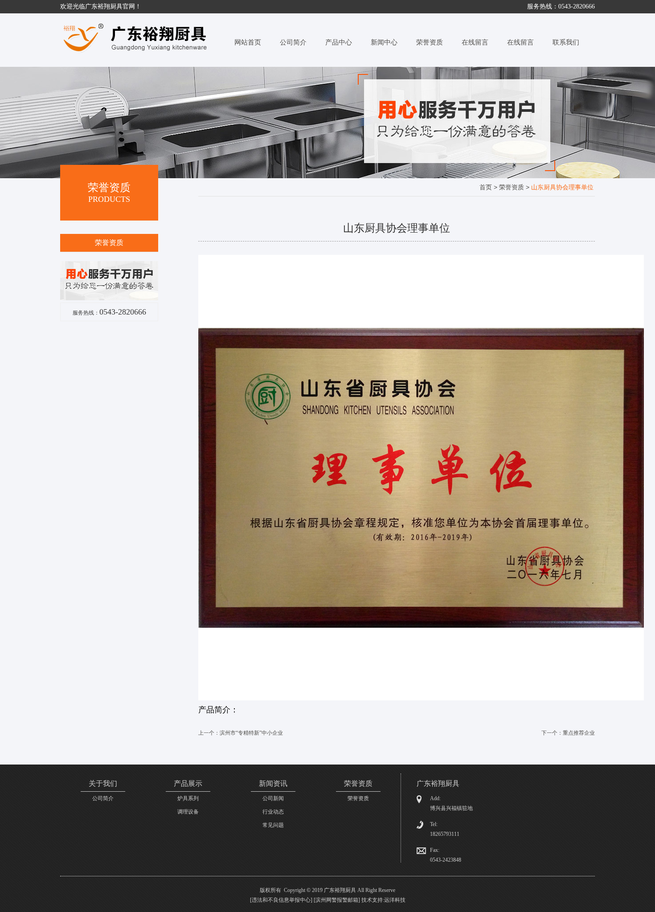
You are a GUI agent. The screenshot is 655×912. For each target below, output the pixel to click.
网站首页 (247, 42)
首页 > (489, 187)
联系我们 (566, 42)
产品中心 (338, 42)
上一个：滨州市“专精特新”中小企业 (240, 733)
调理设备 (188, 812)
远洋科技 (394, 900)
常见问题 (273, 825)
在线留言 (475, 42)
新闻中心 (384, 42)
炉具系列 (188, 798)
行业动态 (273, 812)
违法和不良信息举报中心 (281, 900)
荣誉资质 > (515, 187)
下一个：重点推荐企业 (568, 733)
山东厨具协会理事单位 (562, 187)
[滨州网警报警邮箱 (336, 900)
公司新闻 (273, 798)
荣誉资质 (429, 42)
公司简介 (293, 42)
